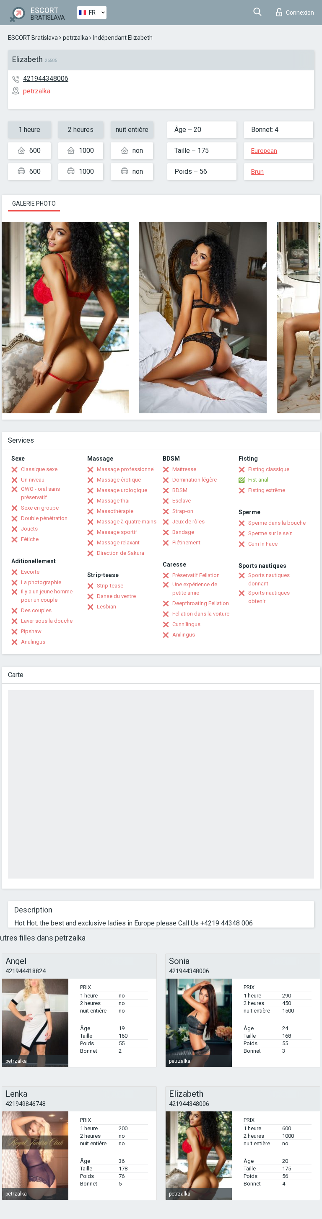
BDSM (179, 490)
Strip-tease (110, 585)
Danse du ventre (116, 596)
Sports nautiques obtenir (269, 597)
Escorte (30, 572)
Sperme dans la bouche (277, 523)
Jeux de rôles (188, 521)
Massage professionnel (126, 469)
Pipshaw (31, 631)
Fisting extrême (266, 490)
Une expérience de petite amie (194, 588)
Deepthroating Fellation (200, 603)
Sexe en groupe (40, 508)
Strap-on (182, 511)
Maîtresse (184, 469)
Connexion (300, 12)
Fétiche (30, 539)
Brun (257, 171)
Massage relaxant (118, 542)
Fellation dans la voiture (200, 614)
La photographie (41, 582)
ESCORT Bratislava (33, 37)
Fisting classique (268, 469)
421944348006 (45, 78)
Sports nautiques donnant (269, 579)
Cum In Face (263, 544)
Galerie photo (34, 203)
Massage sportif (117, 532)
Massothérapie (115, 511)
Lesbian (106, 606)
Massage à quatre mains (126, 521)
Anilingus (183, 634)
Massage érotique (119, 480)
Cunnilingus (186, 624)
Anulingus (33, 642)
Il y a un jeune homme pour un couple (47, 595)
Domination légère (194, 480)
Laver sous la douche (47, 621)
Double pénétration (44, 518)
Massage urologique (122, 490)
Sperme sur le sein (270, 533)
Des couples (36, 610)
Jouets (29, 529)
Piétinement (186, 542)
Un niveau (32, 480)
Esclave (181, 500)
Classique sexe (39, 469)
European (264, 151)
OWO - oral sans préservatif (40, 493)
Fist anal (258, 480)
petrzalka (75, 37)
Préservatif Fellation (196, 575)
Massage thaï (113, 500)
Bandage (183, 532)
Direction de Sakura (120, 553)
